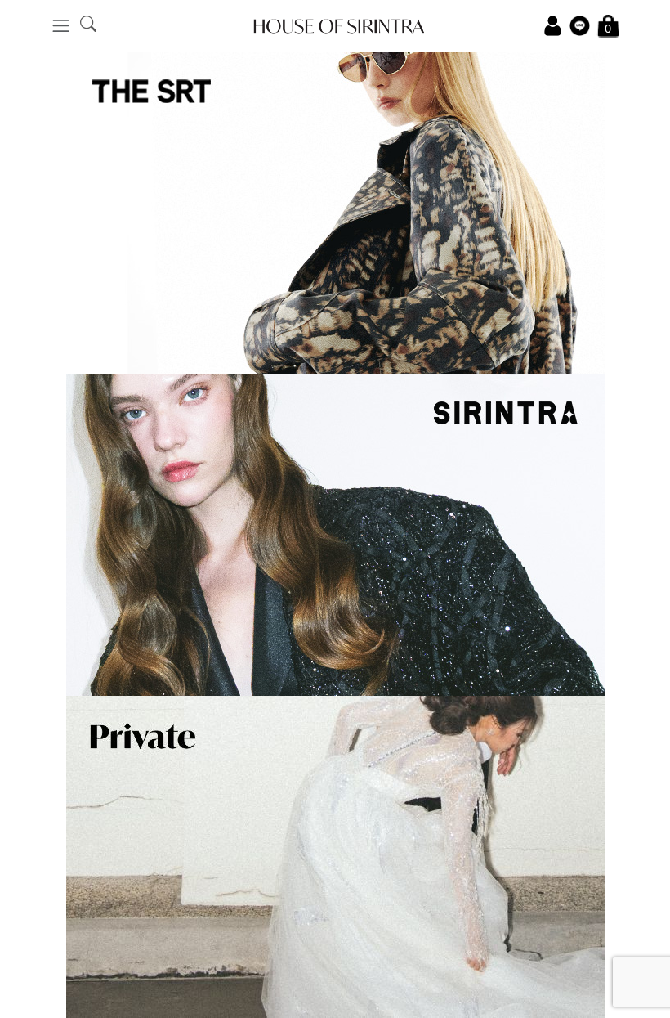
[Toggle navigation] (61, 26)
